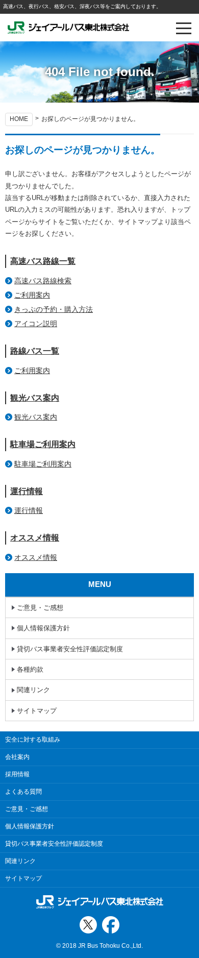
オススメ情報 (34, 537)
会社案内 (17, 756)
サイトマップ (37, 711)
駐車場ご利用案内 (43, 444)
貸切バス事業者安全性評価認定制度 (70, 649)
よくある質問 (23, 791)
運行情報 (26, 491)
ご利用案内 (32, 295)
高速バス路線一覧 (43, 261)
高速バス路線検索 (42, 281)
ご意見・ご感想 (40, 607)
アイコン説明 (35, 324)
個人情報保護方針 (43, 628)
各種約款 (30, 669)
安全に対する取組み (32, 739)
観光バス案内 (34, 398)
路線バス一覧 (34, 351)
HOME (19, 118)
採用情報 (17, 774)
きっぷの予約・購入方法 (53, 309)
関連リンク (33, 690)
